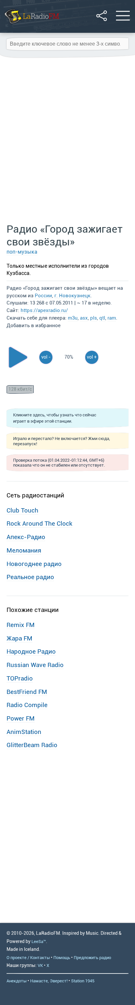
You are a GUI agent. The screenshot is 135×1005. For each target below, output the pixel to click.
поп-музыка (22, 252)
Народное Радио (31, 651)
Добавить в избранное (34, 325)
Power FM (21, 718)
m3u (73, 318)
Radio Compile (27, 705)
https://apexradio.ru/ (44, 310)
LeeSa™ (38, 941)
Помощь (61, 957)
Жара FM (19, 638)
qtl (102, 318)
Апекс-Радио (26, 537)
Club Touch (22, 510)
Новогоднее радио (34, 564)
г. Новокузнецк (72, 296)
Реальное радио (30, 577)
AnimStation (24, 732)
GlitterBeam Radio (32, 745)
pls (93, 318)
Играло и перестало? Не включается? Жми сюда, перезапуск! (61, 441)
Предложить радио (92, 957)
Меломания (24, 550)
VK (40, 965)
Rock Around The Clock (39, 523)
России (43, 296)
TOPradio (20, 678)
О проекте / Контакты (28, 957)
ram (111, 318)
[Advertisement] (67, 140)
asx (84, 318)
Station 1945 (82, 980)
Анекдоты (17, 980)
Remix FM (21, 625)
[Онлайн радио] (31, 24)
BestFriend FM (27, 692)
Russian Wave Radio (35, 665)
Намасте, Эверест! (49, 980)
